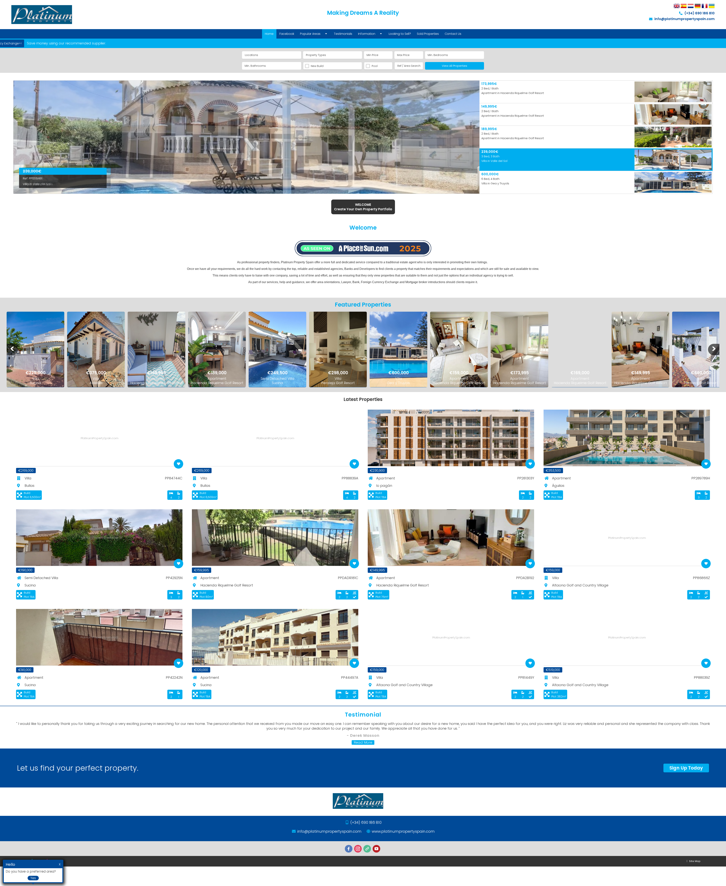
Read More (363, 742)
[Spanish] (684, 6)
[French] (705, 6)
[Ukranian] (712, 6)
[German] (698, 6)
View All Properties (454, 66)
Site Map (694, 861)
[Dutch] (691, 6)
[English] (677, 6)
